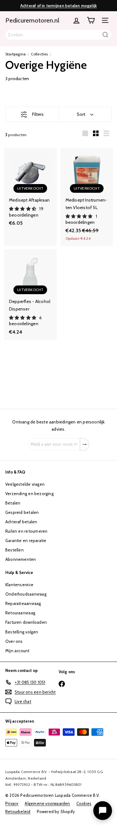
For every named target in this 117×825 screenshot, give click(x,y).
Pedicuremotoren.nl (32, 20)
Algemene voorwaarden (47, 803)
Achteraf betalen (21, 521)
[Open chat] (102, 810)
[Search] (105, 34)
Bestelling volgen (21, 631)
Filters (38, 114)
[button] (23, 209)
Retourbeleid (18, 811)
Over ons (14, 641)
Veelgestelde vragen (25, 484)
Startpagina (15, 54)
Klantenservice (19, 584)
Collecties (39, 54)
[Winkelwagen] (91, 20)
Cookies (83, 803)
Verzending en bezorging (29, 493)
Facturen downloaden (26, 622)
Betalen (12, 502)
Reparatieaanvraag (23, 603)
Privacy (11, 803)
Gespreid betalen (22, 512)
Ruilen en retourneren (26, 531)
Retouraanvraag (20, 612)
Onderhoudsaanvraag (25, 594)
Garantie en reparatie (25, 540)
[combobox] (58, 34)
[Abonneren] (84, 444)
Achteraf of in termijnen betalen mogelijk (58, 5)
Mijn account (17, 650)
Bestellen (14, 549)
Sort (81, 114)
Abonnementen (20, 559)
